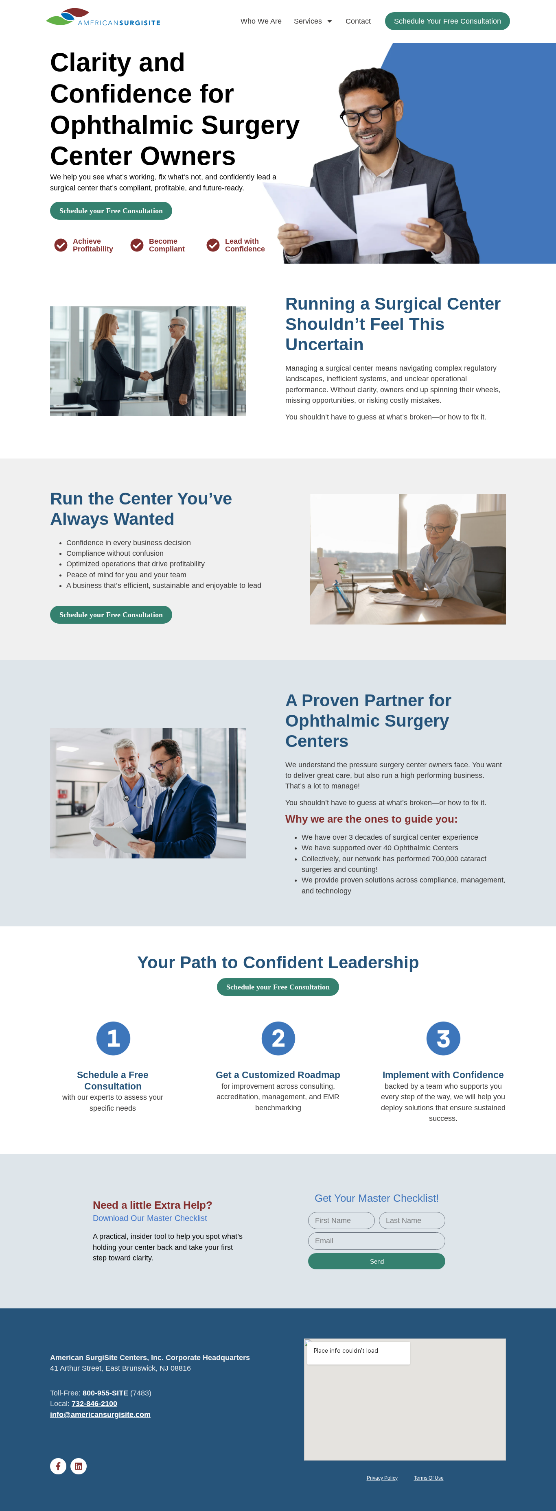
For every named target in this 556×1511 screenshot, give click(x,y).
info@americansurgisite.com (100, 1415)
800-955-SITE (105, 1393)
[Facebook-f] (58, 1466)
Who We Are (261, 21)
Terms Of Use (429, 1478)
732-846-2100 (94, 1404)
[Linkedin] (78, 1466)
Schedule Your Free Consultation (447, 21)
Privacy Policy (382, 1478)
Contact (358, 21)
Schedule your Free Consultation (111, 211)
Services (308, 21)
